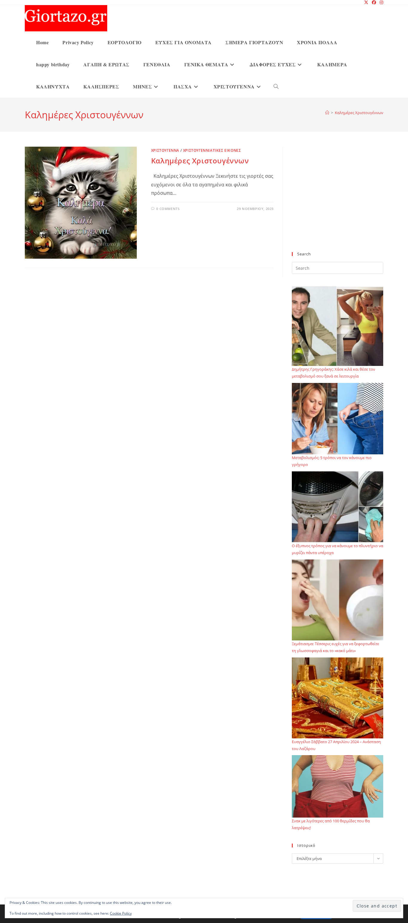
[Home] (327, 112)
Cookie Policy (121, 913)
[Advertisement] (337, 202)
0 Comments (168, 208)
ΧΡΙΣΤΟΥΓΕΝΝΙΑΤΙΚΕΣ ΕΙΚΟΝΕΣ (212, 150)
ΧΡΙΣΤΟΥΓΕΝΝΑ (165, 150)
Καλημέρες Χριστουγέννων (359, 112)
